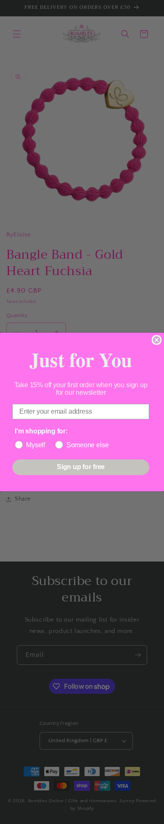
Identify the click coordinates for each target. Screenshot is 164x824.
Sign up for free (81, 467)
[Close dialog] (157, 340)
